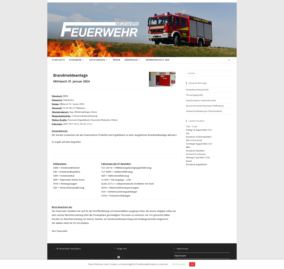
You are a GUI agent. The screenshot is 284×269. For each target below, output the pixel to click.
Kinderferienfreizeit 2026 (197, 89)
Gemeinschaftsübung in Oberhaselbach (204, 111)
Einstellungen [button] (178, 264)
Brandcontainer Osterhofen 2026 (201, 100)
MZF (65, 124)
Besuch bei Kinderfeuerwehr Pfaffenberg (204, 105)
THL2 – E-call (191, 126)
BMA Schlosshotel (194, 140)
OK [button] (192, 264)
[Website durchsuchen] (229, 60)
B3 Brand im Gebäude (196, 154)
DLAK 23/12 (86, 124)
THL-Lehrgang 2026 (194, 95)
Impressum (180, 255)
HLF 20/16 (74, 124)
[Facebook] (119, 257)
